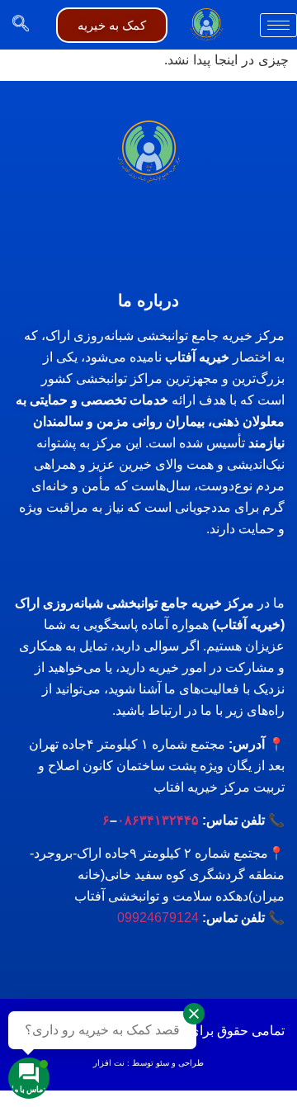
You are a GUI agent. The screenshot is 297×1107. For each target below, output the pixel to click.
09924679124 (158, 918)
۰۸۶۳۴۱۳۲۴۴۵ (158, 820)
